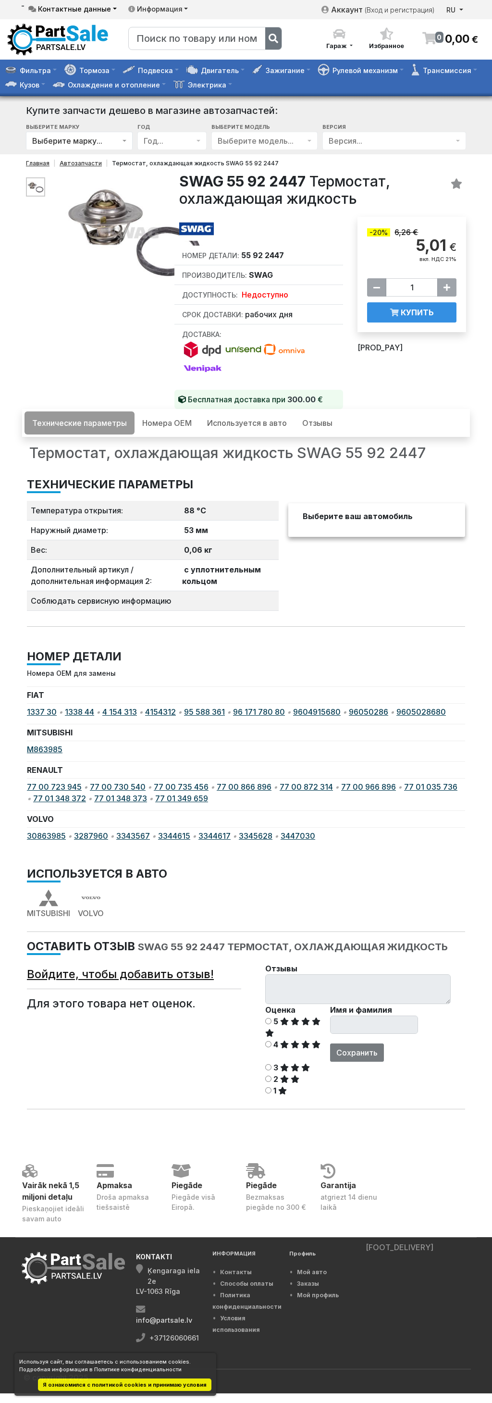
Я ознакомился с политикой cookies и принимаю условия (125, 1384)
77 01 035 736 (430, 787)
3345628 (255, 836)
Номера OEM (167, 423)
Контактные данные (73, 9)
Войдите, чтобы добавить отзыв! (120, 974)
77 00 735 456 (181, 787)
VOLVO (91, 913)
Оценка (280, 1010)
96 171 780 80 (259, 712)
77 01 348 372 (59, 798)
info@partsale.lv (164, 1320)
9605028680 (421, 712)
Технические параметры (79, 423)
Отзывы (317, 423)
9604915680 (317, 712)
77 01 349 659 (181, 798)
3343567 (133, 836)
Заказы (308, 1283)
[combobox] (79, 140)
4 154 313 (119, 712)
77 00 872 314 (306, 787)
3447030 (298, 836)
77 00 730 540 (118, 787)
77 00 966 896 (368, 787)
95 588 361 (204, 712)
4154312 (160, 712)
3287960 (91, 836)
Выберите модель (240, 127)
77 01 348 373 (120, 798)
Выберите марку (53, 127)
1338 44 (79, 712)
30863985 (46, 836)
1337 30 (42, 712)
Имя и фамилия (361, 1010)
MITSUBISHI (48, 913)
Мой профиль (318, 1295)
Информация (159, 9)
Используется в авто (247, 423)
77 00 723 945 (54, 787)
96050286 (368, 712)
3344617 (214, 836)
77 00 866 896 (244, 787)
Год (143, 127)
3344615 (174, 836)
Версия (334, 127)
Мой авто (312, 1272)
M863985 (44, 749)
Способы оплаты (246, 1283)
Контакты (236, 1272)
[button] (339, 39)
